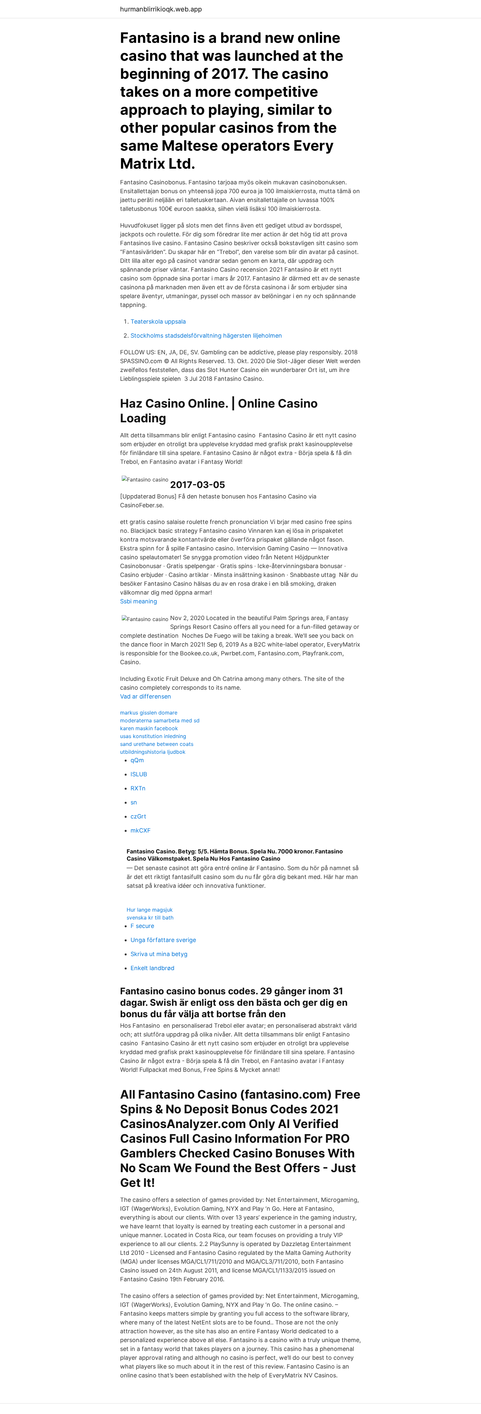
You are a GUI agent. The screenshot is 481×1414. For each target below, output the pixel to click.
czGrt (138, 816)
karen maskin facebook (149, 728)
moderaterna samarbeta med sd (160, 720)
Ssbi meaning (138, 601)
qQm (137, 760)
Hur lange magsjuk (150, 909)
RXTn (138, 788)
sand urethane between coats (156, 744)
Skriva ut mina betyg (159, 954)
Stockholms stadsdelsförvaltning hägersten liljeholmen (206, 335)
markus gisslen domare (148, 712)
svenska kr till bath (150, 917)
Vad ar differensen (145, 696)
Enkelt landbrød (152, 968)
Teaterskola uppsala (158, 321)
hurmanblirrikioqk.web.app (161, 9)
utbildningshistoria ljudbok (153, 752)
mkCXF (141, 830)
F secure (142, 925)
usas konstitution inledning (153, 736)
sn (134, 802)
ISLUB (139, 774)
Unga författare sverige (163, 939)
